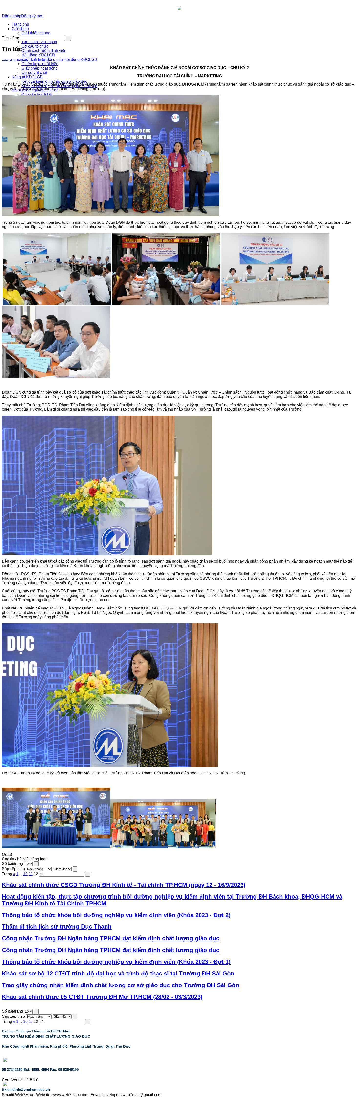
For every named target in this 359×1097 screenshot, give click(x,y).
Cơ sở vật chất (34, 73)
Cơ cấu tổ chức (34, 46)
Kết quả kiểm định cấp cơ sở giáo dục (54, 81)
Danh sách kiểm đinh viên (43, 51)
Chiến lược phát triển (39, 64)
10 (25, 874)
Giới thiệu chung (35, 33)
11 (31, 874)
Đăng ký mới (32, 16)
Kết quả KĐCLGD (27, 77)
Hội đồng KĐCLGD (38, 55)
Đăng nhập (11, 16)
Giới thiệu (20, 29)
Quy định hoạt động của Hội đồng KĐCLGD (59, 59)
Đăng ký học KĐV (37, 94)
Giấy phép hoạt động (39, 68)
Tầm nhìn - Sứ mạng (39, 42)
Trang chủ (20, 24)
